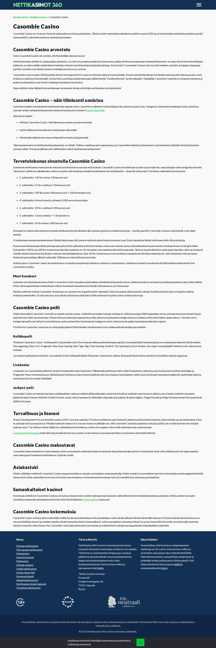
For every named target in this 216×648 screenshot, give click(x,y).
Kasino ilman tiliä (25, 572)
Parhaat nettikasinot (27, 545)
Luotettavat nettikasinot (26, 432)
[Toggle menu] (199, 5)
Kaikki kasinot (38, 17)
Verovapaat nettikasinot (29, 549)
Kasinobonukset (25, 557)
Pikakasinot (22, 553)
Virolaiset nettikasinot (28, 587)
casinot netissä (91, 499)
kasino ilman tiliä (95, 110)
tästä (164, 568)
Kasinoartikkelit (25, 576)
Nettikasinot (20, 17)
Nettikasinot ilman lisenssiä (31, 583)
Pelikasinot (22, 561)
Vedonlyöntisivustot (27, 580)
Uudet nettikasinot (26, 568)
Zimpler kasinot (24, 564)
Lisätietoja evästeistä (79, 644)
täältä (100, 568)
